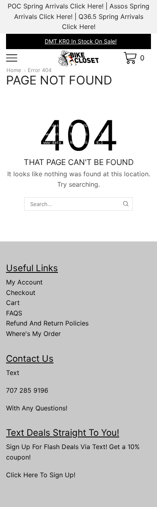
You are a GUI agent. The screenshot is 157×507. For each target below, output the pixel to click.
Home (13, 70)
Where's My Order (33, 334)
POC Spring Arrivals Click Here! (55, 6)
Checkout (20, 293)
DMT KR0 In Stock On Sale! (81, 41)
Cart (13, 303)
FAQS (14, 313)
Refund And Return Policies (47, 323)
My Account (24, 282)
